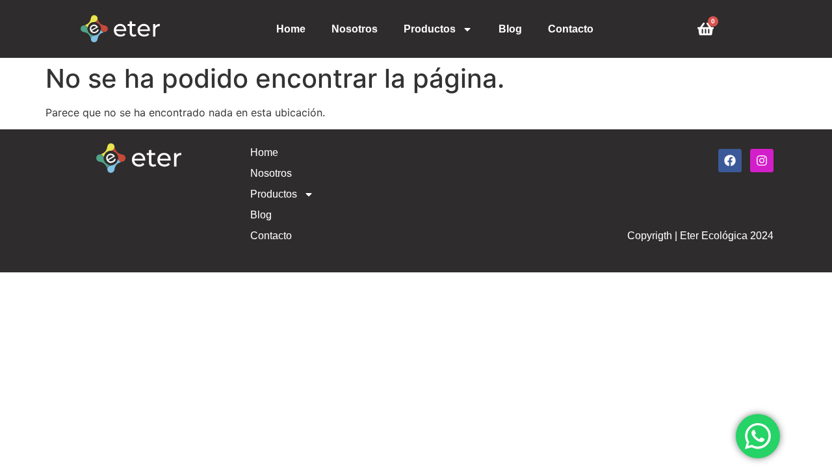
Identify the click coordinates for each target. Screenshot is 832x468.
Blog (510, 28)
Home (291, 28)
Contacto (570, 28)
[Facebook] (730, 160)
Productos (430, 28)
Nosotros (355, 28)
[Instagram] (762, 160)
